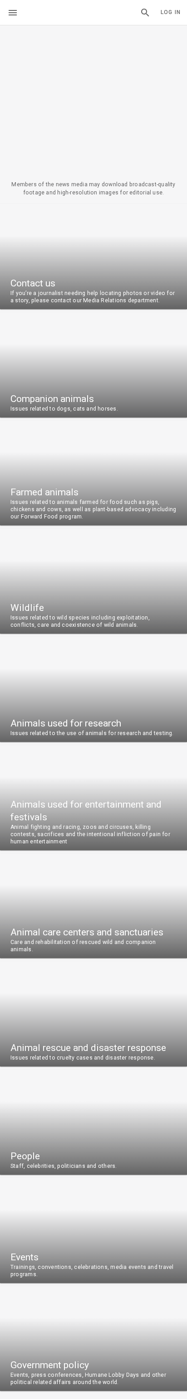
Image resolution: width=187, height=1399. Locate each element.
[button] (145, 13)
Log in (171, 12)
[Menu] (13, 13)
